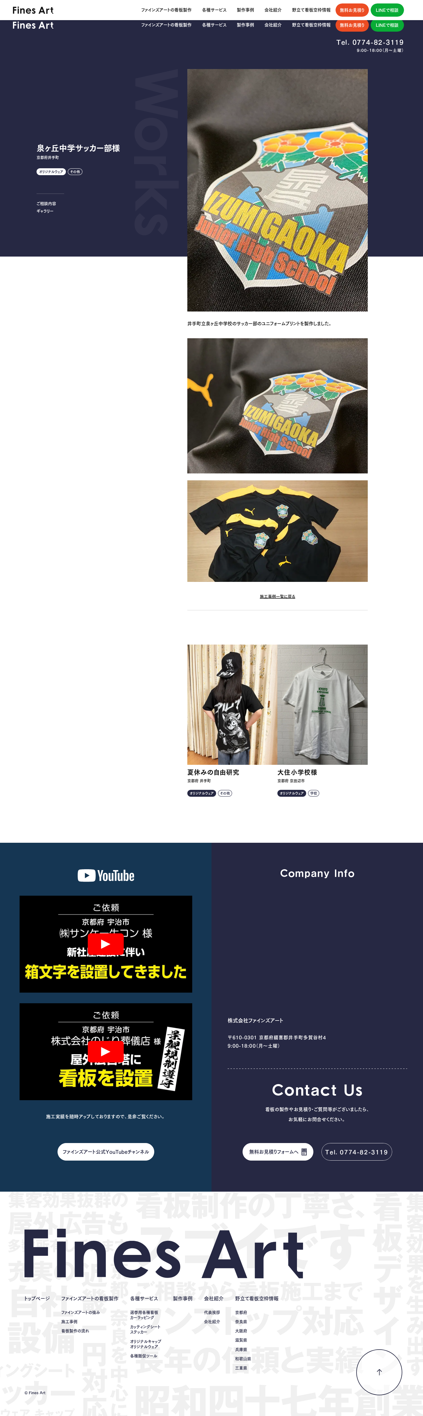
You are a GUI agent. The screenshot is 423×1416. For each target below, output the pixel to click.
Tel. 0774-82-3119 (370, 42)
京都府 (241, 1312)
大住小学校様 (297, 772)
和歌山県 (243, 1359)
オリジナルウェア (51, 171)
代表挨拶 (212, 1312)
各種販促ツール (143, 1356)
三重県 (241, 1368)
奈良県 (241, 1322)
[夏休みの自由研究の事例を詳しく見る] (232, 705)
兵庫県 (241, 1350)
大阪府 (241, 1331)
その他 (75, 171)
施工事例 (69, 1322)
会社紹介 (212, 1322)
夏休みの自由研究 (213, 772)
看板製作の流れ (75, 1331)
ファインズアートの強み (80, 1312)
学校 (313, 793)
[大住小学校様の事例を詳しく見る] (322, 705)
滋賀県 (241, 1340)
